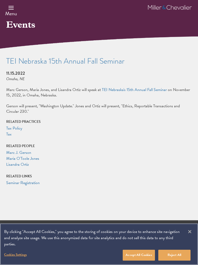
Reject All (174, 255)
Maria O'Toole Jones (22, 158)
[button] (11, 10)
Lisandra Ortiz (17, 164)
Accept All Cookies (139, 255)
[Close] (189, 231)
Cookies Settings (15, 254)
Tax (9, 134)
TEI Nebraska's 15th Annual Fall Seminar (134, 90)
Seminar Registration (23, 183)
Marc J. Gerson (18, 152)
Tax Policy (14, 128)
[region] (99, 244)
